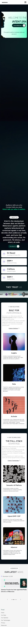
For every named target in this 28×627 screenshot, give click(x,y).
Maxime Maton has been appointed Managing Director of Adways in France (12, 590)
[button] (25, 2)
